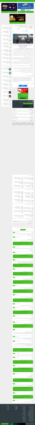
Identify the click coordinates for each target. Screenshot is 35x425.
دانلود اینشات (24, 413)
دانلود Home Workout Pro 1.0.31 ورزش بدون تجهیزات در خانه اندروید (17, 196)
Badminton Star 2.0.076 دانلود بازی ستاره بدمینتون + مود (17, 215)
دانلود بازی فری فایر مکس (31, 412)
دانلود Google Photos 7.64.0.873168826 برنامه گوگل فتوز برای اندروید (5, 50)
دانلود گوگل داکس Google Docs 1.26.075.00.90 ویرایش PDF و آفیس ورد (17, 178)
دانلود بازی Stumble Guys (31, 411)
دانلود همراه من (23, 418)
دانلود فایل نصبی (30, 103)
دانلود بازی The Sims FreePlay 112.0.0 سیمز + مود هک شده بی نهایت (17, 211)
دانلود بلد (24, 415)
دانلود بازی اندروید (32, 406)
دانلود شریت (24, 416)
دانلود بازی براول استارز (31, 418)
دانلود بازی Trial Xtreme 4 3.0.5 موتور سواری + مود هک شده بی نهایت (6, 80)
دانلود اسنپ (24, 411)
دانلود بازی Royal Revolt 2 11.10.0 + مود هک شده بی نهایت (6, 96)
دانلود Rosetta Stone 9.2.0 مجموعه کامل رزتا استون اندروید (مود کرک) (27, 178)
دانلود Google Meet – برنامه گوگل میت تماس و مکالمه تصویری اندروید (6, 54)
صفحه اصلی (8, 406)
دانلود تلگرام (24, 407)
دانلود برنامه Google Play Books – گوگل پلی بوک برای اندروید (17, 186)
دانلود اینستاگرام (23, 409)
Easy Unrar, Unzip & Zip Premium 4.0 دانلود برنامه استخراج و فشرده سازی (27, 196)
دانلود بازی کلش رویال (31, 420)
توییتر (16, 408)
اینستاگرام (16, 406)
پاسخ (13, 232)
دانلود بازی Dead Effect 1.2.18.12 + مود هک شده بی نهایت (5, 92)
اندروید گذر (17, 1)
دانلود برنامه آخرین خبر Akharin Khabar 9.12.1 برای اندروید (27, 193)
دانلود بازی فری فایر (32, 408)
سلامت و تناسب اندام (24, 31)
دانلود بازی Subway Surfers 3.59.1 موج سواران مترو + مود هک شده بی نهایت (5, 88)
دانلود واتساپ (24, 408)
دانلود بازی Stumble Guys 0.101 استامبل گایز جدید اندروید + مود (5, 73)
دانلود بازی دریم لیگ (31, 409)
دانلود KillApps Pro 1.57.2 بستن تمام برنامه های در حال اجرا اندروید (6, 58)
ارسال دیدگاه (22, 229)
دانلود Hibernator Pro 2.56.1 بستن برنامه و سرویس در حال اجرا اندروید (5, 62)
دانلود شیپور (24, 420)
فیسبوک (16, 407)
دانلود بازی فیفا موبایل (31, 421)
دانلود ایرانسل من (23, 417)
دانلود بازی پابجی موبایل (31, 407)
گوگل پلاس (15, 409)
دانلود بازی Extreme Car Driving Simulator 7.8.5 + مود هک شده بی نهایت (5, 104)
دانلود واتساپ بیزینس (23, 414)
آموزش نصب (30, 105)
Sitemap (8, 409)
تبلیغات (8, 407)
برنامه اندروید (14, 115)
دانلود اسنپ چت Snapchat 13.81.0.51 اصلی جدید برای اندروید (17, 182)
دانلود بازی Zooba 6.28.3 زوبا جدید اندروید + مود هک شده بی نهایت (5, 69)
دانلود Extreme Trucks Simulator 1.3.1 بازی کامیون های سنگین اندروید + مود (17, 207)
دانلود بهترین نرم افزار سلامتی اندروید (28, 83)
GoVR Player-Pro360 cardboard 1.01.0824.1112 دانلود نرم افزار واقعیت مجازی (16, 192)
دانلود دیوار (24, 410)
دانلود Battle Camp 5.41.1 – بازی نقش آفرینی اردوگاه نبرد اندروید (5, 77)
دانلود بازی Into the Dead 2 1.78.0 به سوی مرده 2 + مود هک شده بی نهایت (27, 215)
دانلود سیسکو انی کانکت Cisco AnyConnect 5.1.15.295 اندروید (27, 183)
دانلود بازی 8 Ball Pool (31, 416)
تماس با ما (8, 408)
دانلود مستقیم (22, 98)
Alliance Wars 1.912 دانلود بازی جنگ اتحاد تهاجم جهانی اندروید (27, 208)
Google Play (30, 106)
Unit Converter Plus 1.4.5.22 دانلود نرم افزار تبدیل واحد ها (27, 201)
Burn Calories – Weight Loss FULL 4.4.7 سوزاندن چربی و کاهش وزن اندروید (17, 200)
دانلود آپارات (24, 421)
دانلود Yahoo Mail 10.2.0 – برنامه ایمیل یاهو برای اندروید (26, 186)
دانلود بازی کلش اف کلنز (31, 419)
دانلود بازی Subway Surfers (31, 415)
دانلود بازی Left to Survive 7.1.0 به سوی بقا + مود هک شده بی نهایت (27, 211)
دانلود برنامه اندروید (23, 406)
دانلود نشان (24, 412)
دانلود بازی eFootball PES (31, 413)
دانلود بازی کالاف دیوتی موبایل (31, 414)
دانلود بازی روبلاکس (32, 410)
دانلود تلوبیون (24, 419)
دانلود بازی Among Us (31, 417)
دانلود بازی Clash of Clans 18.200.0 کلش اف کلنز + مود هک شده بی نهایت (6, 100)
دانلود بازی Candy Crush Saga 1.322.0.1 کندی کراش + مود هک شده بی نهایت (5, 84)
